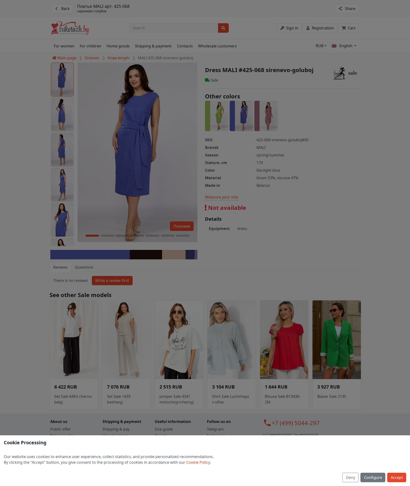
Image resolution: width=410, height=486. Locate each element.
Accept (397, 477)
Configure (373, 477)
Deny (350, 477)
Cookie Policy (198, 462)
